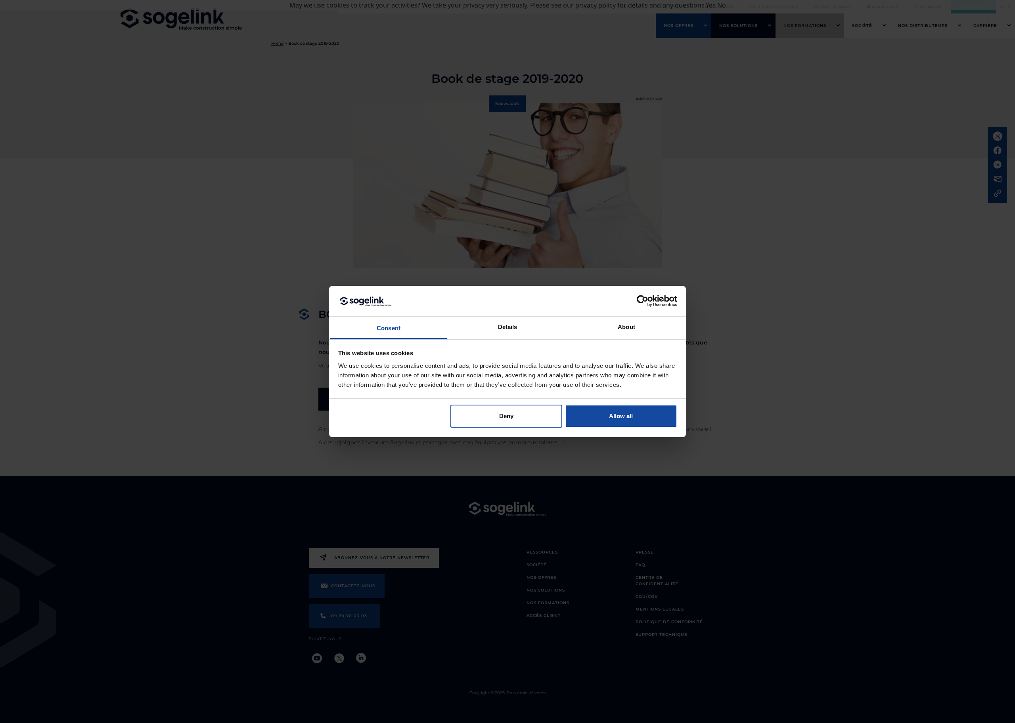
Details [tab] (507, 326)
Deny (506, 416)
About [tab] (626, 326)
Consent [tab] (388, 328)
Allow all (621, 416)
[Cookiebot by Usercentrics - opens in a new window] (642, 301)
